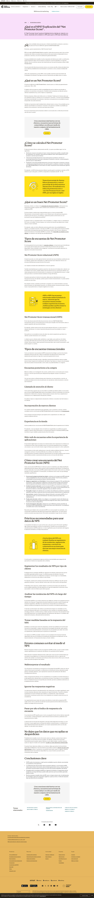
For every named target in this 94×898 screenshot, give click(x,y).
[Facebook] (42, 886)
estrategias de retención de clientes (50, 206)
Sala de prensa (61, 856)
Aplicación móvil (12, 870)
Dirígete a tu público (70, 809)
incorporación (65, 411)
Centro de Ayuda (74, 858)
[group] (56, 7)
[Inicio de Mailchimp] (5, 6)
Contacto (73, 854)
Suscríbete (47, 133)
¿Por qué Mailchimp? (13, 854)
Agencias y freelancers (49, 854)
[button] (56, 7)
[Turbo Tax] (8, 1)
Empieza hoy (65, 3)
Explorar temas (55, 11)
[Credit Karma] (14, 1)
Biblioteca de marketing (41, 11)
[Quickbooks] (20, 1)
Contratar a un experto (75, 856)
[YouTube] (54, 886)
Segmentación (49, 810)
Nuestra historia (62, 854)
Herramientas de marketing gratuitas (34, 856)
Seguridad (11, 866)
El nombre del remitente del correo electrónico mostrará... (19, 837)
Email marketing (12, 858)
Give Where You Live (63, 858)
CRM (25, 22)
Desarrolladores (48, 856)
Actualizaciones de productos (15, 856)
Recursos (33, 6)
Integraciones (25, 6)
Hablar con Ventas (74, 860)
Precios (49, 6)
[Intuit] (3, 1)
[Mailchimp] (25, 1)
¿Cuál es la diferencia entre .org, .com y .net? (16, 839)
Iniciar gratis (89, 6)
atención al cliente (48, 245)
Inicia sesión (80, 6)
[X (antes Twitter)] (45, 886)
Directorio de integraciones (32, 860)
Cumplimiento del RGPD (14, 864)
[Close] (92, 895)
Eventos (47, 858)
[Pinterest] (57, 886)
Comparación (12, 862)
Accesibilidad (61, 862)
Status (10, 868)
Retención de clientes (35, 22)
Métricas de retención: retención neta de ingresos (17, 841)
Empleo (60, 860)
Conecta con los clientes (71, 807)
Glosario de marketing (31, 858)
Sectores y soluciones (15, 6)
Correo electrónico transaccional (15, 860)
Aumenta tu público (69, 811)
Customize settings (85, 895)
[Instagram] (48, 886)
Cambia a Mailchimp (42, 6)
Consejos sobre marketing (32, 854)
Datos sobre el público (32, 809)
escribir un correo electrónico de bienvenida (56, 742)
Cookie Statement (43, 896)
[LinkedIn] (51, 886)
